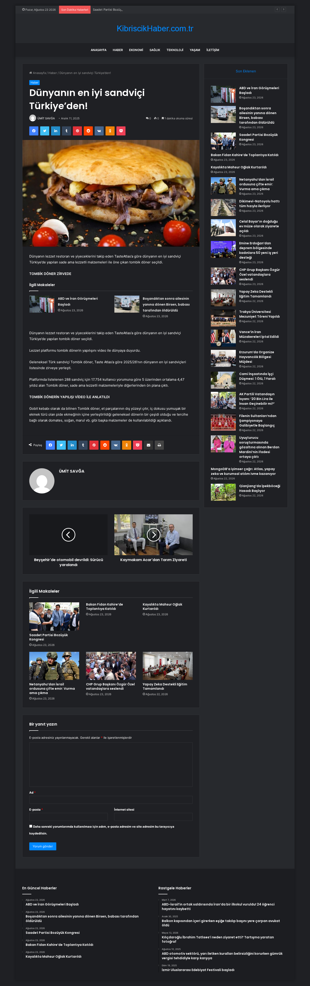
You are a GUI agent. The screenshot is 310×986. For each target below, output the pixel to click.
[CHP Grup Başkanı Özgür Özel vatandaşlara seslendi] (111, 666)
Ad (32, 792)
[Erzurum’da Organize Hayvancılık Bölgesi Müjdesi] (223, 358)
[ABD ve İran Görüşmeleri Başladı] (42, 304)
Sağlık (155, 50)
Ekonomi (136, 50)
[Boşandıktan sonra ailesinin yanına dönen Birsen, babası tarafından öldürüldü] (126, 304)
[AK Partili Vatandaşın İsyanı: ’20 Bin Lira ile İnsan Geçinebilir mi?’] (223, 400)
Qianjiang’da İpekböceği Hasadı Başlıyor (259, 488)
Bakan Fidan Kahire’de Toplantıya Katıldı (104, 606)
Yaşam (195, 50)
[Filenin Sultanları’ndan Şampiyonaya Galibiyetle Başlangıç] (223, 422)
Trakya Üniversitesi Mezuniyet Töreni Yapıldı (259, 314)
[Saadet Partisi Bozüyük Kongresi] (54, 616)
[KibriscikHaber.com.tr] (155, 28)
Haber (118, 50)
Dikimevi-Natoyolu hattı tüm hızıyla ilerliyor (259, 203)
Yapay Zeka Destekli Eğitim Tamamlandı (165, 686)
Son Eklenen (246, 71)
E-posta (36, 809)
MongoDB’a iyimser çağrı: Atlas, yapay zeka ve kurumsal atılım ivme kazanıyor (243, 471)
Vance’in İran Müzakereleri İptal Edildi (259, 334)
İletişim (213, 50)
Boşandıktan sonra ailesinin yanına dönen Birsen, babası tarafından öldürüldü (166, 304)
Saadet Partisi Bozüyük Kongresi (115, 9)
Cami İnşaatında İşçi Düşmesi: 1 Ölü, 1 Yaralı (257, 376)
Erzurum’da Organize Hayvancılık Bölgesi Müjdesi (256, 357)
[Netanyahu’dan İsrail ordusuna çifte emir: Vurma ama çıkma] (54, 666)
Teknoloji (175, 50)
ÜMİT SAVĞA (46, 118)
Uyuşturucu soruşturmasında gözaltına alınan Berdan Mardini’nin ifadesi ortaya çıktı (259, 447)
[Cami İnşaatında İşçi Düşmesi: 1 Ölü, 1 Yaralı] (223, 380)
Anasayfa (98, 50)
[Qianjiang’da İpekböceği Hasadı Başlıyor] (223, 492)
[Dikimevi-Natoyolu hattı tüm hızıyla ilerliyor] (223, 207)
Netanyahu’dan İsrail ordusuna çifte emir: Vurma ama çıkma (52, 688)
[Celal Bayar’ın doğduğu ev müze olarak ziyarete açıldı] (223, 227)
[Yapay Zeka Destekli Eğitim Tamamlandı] (168, 666)
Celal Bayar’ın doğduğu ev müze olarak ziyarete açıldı (259, 226)
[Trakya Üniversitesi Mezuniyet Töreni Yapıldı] (223, 317)
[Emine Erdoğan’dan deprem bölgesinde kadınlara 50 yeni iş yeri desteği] (223, 249)
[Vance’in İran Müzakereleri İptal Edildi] (223, 338)
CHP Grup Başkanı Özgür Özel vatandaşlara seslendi (110, 686)
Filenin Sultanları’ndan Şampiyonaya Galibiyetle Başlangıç (257, 421)
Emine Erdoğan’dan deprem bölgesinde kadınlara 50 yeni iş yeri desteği (258, 250)
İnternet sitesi (124, 809)
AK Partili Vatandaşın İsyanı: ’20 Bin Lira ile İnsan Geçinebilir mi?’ (257, 399)
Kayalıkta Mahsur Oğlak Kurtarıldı (162, 606)
